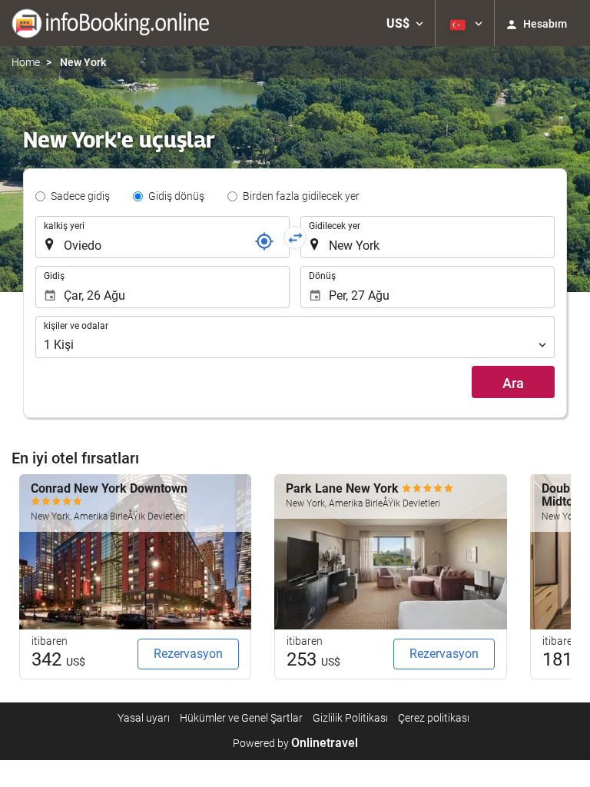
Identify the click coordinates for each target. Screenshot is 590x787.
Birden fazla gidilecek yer (301, 196)
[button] (405, 23)
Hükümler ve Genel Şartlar (241, 718)
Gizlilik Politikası (350, 718)
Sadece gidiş (80, 196)
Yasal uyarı (144, 718)
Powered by (295, 743)
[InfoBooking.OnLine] (110, 23)
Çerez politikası (433, 718)
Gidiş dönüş (176, 196)
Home (26, 62)
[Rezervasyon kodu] (264, 241)
